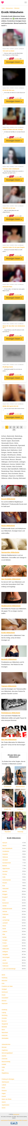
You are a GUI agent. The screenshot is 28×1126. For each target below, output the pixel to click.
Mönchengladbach (7, 1053)
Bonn (3, 1029)
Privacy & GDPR (11, 1120)
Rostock (4, 1090)
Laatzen (4, 931)
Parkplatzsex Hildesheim (10, 713)
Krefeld (4, 1064)
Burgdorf (5, 897)
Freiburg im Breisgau (8, 1079)
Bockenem (5, 903)
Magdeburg (5, 1073)
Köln (3, 983)
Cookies (17, 1120)
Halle (3, 1067)
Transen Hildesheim (8, 686)
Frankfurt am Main (7, 986)
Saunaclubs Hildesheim (10, 552)
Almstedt (5, 860)
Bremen (4, 1000)
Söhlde (4, 906)
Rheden (4, 883)
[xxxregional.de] (2, 3)
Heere (4, 926)
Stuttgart (4, 989)
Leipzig (4, 1012)
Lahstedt (5, 923)
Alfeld (4, 917)
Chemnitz (4, 1058)
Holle (3, 877)
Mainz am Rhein (6, 1099)
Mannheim (5, 1032)
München (4, 980)
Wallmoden (5, 948)
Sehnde (4, 911)
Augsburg (4, 1050)
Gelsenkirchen (6, 1044)
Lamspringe (5, 920)
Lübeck (4, 1085)
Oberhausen (5, 1082)
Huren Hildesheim (8, 525)
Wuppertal (5, 1024)
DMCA (21, 1120)
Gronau (4, 874)
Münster (4, 1047)
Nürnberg (4, 1015)
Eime (3, 900)
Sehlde (4, 937)
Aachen (4, 1056)
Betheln (4, 865)
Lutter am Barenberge (8, 968)
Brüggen (4, 894)
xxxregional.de (16, 1114)
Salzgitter (5, 954)
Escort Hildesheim (8, 499)
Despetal (5, 854)
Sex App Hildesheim (9, 739)
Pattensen (5, 914)
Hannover (5, 1003)
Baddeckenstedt (7, 908)
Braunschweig (6, 1061)
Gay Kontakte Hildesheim (11, 579)
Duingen (4, 940)
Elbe (3, 934)
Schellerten (5, 851)
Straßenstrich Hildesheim (11, 606)
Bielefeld (4, 1027)
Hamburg (4, 977)
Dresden (4, 1018)
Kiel (3, 1070)
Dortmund (5, 992)
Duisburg (4, 1009)
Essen (3, 995)
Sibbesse (5, 857)
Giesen (4, 845)
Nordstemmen (6, 863)
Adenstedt (5, 888)
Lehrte (4, 960)
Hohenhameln (6, 880)
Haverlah (5, 963)
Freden (4, 943)
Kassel (4, 1096)
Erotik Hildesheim (8, 632)
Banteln (4, 891)
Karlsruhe (4, 1035)
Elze (3, 885)
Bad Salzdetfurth (7, 848)
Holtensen (5, 966)
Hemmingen (6, 957)
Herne (3, 1108)
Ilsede (4, 928)
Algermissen (6, 868)
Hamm (4, 1102)
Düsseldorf (5, 998)
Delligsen (5, 951)
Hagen (4, 1093)
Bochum (4, 1021)
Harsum (4, 842)
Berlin (3, 975)
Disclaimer (25, 1120)
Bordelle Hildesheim (9, 659)
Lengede (5, 946)
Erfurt (3, 1087)
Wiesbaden (5, 1038)
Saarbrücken (5, 1105)
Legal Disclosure (4, 1120)
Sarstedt (4, 871)
